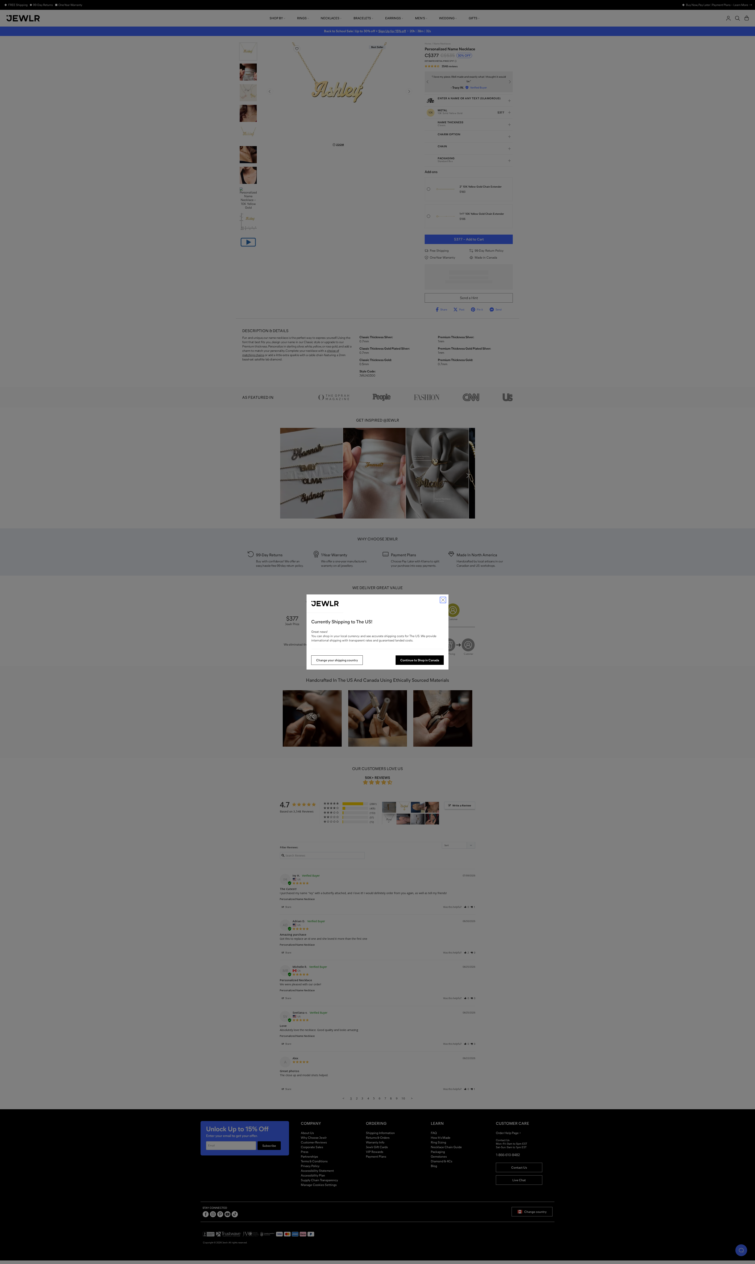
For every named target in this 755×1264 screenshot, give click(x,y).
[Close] (443, 600)
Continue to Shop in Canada (419, 660)
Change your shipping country (337, 660)
